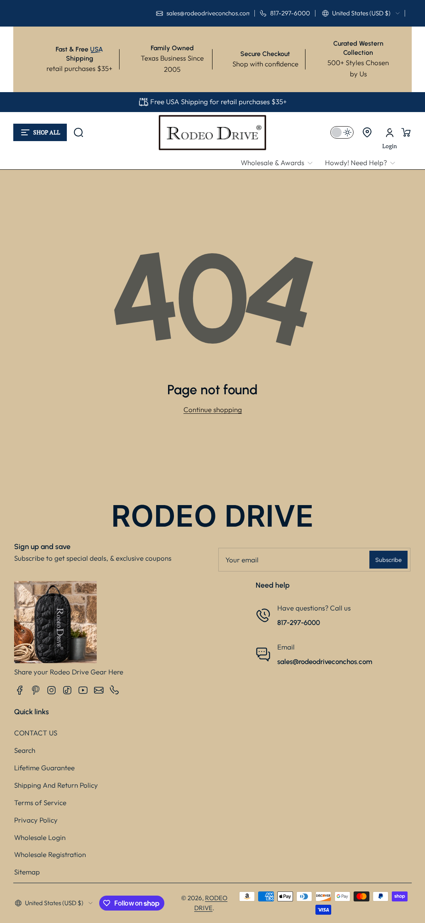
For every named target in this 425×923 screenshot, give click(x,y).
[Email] (99, 690)
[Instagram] (51, 690)
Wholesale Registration (50, 854)
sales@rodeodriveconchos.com (324, 661)
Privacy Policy (36, 820)
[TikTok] (67, 690)
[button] (361, 13)
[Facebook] (20, 690)
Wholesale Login (40, 837)
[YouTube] (83, 690)
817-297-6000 (298, 622)
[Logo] (212, 132)
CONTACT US (35, 732)
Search (24, 750)
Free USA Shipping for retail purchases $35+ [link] (218, 101)
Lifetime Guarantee (44, 767)
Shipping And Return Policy (56, 785)
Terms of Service (40, 802)
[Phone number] (115, 690)
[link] (280, 162)
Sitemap (27, 871)
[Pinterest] (36, 690)
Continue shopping (212, 409)
